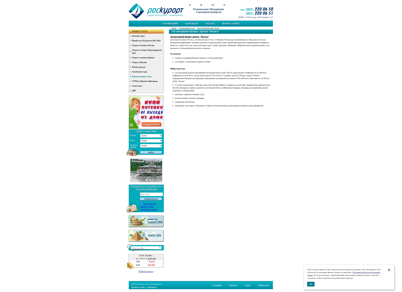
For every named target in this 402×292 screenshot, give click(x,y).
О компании (170, 23)
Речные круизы (138, 67)
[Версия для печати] (224, 5)
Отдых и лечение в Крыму (143, 58)
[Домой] (201, 5)
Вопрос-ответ (231, 23)
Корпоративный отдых (186, 28)
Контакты (191, 23)
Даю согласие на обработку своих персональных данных (148, 206)
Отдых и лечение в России (143, 45)
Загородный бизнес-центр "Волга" (208, 28)
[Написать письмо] (213, 5)
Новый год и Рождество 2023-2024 (146, 41)
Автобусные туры (139, 72)
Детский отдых (138, 36)
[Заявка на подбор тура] (146, 221)
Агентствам (137, 86)
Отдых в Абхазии (139, 62)
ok (311, 284)
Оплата (210, 23)
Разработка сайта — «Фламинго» (144, 287)
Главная (174, 28)
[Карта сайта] (190, 5)
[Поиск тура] (146, 236)
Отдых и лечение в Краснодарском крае (147, 51)
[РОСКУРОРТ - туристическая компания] (156, 11)
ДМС (134, 91)
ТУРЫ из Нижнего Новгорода (145, 81)
